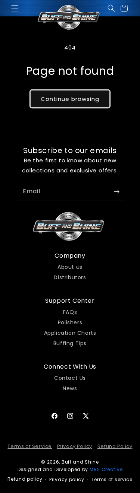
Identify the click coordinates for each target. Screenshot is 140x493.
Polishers (70, 322)
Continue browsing (70, 99)
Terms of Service (29, 446)
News (70, 388)
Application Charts (70, 332)
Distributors (70, 277)
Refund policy (24, 479)
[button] (15, 8)
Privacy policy (66, 479)
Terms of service (112, 479)
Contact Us (70, 377)
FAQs (70, 311)
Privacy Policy (74, 446)
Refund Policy (115, 446)
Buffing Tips (70, 343)
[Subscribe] (116, 191)
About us (70, 266)
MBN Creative (106, 469)
